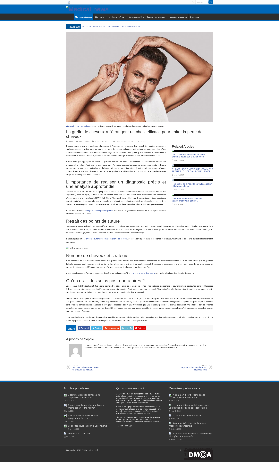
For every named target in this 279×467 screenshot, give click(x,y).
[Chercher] (211, 2)
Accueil (71, 126)
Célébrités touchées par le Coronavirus (87, 426)
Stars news (99, 17)
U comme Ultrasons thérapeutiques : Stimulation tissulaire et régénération (111, 26)
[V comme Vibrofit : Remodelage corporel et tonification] (65, 395)
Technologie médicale (156, 17)
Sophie (71, 141)
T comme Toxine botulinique (187, 415)
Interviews (194, 17)
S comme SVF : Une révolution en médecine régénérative (187, 424)
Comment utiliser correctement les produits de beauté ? (85, 367)
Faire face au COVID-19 (78, 433)
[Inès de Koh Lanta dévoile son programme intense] (65, 415)
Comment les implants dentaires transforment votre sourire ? (187, 199)
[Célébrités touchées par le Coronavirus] (65, 426)
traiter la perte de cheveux (144, 273)
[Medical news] (87, 8)
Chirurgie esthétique (83, 17)
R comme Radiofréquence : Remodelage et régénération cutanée (190, 434)
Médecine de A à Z (116, 17)
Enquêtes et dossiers (178, 17)
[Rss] (193, 2)
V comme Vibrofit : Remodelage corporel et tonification (84, 396)
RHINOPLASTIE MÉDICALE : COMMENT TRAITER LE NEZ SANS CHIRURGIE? (192, 170)
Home (70, 17)
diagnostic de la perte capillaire (99, 210)
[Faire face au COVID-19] (65, 433)
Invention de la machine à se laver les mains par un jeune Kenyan (86, 406)
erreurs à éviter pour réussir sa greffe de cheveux (106, 239)
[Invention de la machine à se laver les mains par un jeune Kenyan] (65, 405)
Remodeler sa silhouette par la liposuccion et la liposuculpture (192, 185)
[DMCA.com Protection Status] (198, 454)
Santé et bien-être (136, 17)
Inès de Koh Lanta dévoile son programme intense (83, 416)
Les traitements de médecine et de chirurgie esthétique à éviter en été (188, 155)
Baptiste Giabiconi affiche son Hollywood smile (194, 367)
